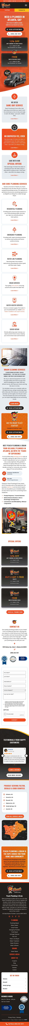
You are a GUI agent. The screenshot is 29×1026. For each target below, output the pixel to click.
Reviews (14, 967)
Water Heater (14, 925)
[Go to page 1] (13, 764)
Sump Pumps (14, 927)
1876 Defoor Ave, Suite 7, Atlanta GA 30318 (14, 647)
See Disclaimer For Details (14, 47)
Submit (14, 720)
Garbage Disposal (14, 934)
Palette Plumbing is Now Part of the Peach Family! (14, 1)
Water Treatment (14, 941)
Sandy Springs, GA (11, 806)
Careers (14, 970)
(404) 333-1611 (14, 653)
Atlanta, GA (10, 487)
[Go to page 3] (15, 764)
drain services (15, 285)
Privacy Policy (11, 1017)
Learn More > (14, 118)
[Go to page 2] (14, 764)
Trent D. (10, 749)
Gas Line (14, 936)
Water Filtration (14, 943)
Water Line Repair (14, 938)
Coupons (14, 961)
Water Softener (14, 945)
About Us (14, 958)
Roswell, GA (9, 800)
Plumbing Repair (14, 923)
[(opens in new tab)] (23, 658)
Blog (14, 963)
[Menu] (26, 5)
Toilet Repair (14, 932)
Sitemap (18, 1017)
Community (14, 965)
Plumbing (14, 920)
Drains (14, 948)
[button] (7, 10)
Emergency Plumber (14, 930)
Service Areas (15, 954)
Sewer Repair (14, 951)
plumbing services (18, 456)
